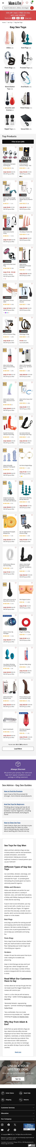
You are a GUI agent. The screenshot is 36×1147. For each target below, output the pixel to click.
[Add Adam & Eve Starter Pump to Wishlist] (15, 215)
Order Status (9, 1093)
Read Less (18, 1052)
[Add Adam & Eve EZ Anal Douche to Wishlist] (32, 283)
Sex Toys (10, 22)
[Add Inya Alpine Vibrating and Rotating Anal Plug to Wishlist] (15, 647)
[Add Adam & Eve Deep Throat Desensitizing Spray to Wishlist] (15, 348)
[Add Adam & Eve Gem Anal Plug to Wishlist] (15, 247)
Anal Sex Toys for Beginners (14, 804)
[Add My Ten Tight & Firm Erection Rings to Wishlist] (32, 515)
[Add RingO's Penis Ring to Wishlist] (32, 615)
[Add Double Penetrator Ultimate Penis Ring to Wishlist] (15, 416)
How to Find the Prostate (13, 791)
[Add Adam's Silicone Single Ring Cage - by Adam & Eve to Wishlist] (15, 181)
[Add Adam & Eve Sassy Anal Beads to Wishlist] (32, 382)
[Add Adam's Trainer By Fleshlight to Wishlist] (15, 615)
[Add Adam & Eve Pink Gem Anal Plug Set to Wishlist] (15, 147)
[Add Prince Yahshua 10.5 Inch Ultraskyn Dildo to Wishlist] (32, 680)
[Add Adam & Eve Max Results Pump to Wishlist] (15, 680)
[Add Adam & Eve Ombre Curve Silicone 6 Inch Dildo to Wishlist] (15, 382)
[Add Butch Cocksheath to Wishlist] (15, 712)
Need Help (26, 1093)
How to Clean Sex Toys (12, 823)
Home (4, 22)
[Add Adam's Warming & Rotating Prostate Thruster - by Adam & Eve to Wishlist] (32, 547)
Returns (26, 1099)
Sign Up (18, 1079)
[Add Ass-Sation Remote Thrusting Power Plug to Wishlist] (32, 416)
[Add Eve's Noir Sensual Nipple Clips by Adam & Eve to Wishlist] (32, 181)
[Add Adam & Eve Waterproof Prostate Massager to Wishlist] (32, 247)
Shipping (8, 1099)
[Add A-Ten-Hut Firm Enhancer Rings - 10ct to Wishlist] (32, 147)
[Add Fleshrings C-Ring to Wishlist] (32, 317)
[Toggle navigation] (3, 3)
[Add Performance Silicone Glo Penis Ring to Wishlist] (15, 547)
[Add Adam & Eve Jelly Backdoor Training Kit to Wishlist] (15, 449)
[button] (18, 749)
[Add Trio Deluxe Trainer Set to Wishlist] (32, 215)
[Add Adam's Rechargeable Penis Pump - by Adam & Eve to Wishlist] (32, 348)
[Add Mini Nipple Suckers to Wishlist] (32, 583)
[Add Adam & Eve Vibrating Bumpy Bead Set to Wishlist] (32, 481)
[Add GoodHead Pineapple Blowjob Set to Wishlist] (15, 515)
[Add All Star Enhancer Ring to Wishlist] (15, 317)
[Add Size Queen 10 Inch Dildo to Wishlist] (15, 283)
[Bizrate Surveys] (32, 1129)
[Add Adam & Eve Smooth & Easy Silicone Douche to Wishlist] (15, 583)
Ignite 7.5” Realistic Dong (20, 1017)
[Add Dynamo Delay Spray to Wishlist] (32, 647)
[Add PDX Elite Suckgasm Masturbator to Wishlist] (32, 712)
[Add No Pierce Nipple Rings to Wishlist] (32, 449)
